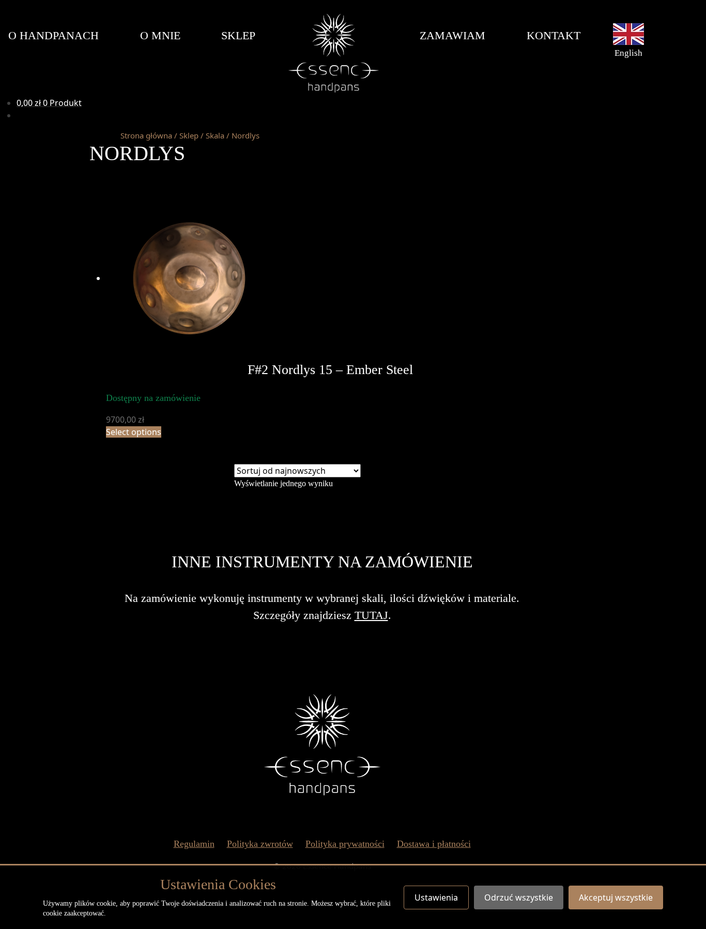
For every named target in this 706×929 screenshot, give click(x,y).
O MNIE (160, 35)
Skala (215, 135)
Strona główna (146, 135)
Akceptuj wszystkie (616, 897)
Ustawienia (436, 897)
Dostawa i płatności (434, 844)
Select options (133, 432)
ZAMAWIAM (452, 35)
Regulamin (194, 844)
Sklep (188, 135)
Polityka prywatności (345, 844)
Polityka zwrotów (260, 844)
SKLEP (238, 35)
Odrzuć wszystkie (518, 897)
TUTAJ (371, 615)
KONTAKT (553, 35)
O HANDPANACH (53, 35)
